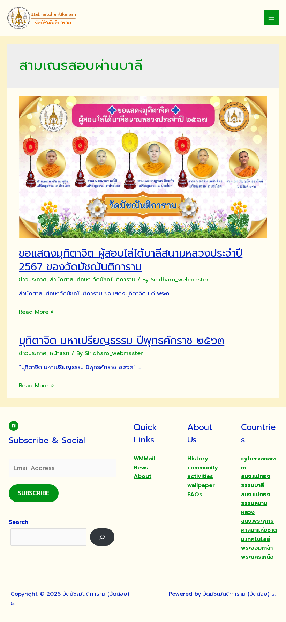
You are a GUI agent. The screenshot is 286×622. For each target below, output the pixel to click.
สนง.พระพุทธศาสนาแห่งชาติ (259, 525)
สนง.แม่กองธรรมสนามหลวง (255, 503)
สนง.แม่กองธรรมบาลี (255, 481)
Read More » (36, 312)
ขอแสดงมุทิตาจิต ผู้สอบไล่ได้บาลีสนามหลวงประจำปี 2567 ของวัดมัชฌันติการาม (130, 260)
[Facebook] (13, 426)
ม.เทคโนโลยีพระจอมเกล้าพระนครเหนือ (257, 548)
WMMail (144, 458)
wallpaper (201, 485)
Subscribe (34, 493)
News (141, 467)
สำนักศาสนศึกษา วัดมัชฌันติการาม (92, 280)
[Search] (102, 537)
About (142, 476)
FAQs (194, 494)
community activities (202, 472)
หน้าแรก (59, 353)
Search (18, 522)
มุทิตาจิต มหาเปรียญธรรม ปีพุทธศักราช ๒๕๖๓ (121, 340)
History (197, 458)
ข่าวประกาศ (32, 280)
